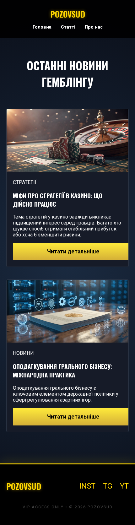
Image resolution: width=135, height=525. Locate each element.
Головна (42, 27)
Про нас (94, 27)
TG (107, 486)
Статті (68, 27)
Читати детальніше (73, 251)
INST (87, 486)
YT (124, 486)
